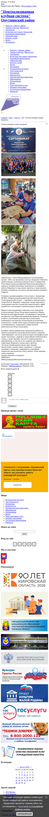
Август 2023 (24, 767)
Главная (4, 118)
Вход (35, 6)
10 (25, 775)
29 (19, 783)
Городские (14, 364)
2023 (11, 118)
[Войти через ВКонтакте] (10, 381)
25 (27, 780)
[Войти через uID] (10, 377)
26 (30, 780)
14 (16, 778)
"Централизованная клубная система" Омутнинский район (18, 16)
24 (25, 780)
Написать (18, 485)
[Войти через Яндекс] (10, 385)
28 (23, 118)
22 (19, 780)
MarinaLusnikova (15, 366)
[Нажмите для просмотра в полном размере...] (18, 152)
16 (22, 778)
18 (27, 778)
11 (27, 775)
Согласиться (24, 814)
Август (17, 118)
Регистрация (26, 6)
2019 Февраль (10, 794)
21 (16, 780)
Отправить (12, 406)
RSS (2, 4)
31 (25, 783)
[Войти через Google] (10, 390)
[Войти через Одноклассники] (10, 394)
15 (19, 778)
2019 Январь (10, 792)
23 (22, 780)
